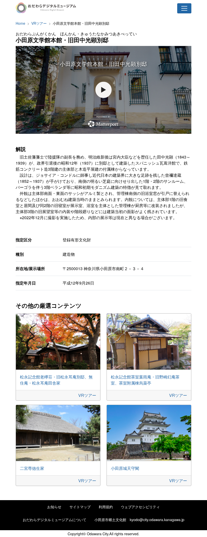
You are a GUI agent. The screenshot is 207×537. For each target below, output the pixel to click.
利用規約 (106, 506)
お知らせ (54, 506)
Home (20, 23)
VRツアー (39, 23)
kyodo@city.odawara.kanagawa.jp (157, 519)
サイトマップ (80, 506)
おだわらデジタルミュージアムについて (54, 519)
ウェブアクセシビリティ (140, 506)
